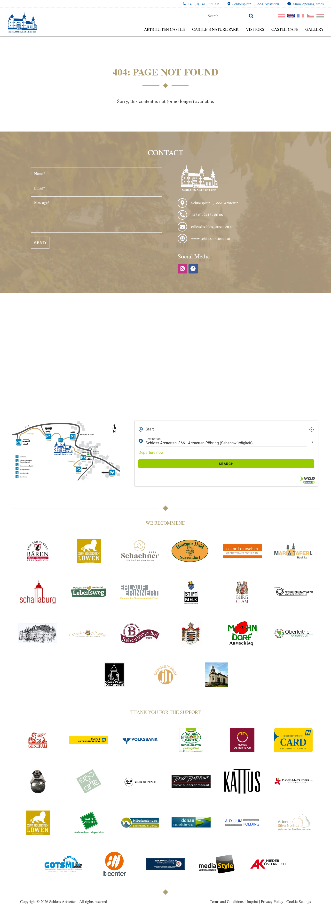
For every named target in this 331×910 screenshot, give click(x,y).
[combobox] (226, 429)
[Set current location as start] (311, 429)
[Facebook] (193, 269)
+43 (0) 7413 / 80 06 (203, 3)
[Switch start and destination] (311, 440)
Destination (153, 439)
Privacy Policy (272, 901)
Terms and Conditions (227, 901)
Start (150, 429)
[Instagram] (182, 269)
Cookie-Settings (298, 901)
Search (226, 464)
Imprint (252, 901)
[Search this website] (231, 15)
